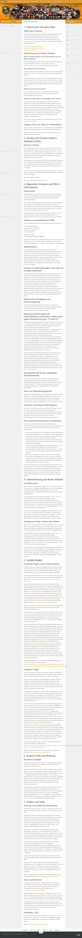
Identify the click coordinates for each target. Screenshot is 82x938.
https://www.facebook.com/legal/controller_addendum (40, 643)
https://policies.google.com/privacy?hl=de (49, 876)
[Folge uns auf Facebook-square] (19, 21)
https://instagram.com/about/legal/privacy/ (40, 752)
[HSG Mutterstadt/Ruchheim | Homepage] (6, 11)
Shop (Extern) (57, 1)
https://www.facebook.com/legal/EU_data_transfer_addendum (42, 664)
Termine (42, 1)
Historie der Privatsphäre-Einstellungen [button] (34, 48)
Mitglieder (57, 930)
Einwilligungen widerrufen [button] (30, 50)
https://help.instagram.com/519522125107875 (70, 745)
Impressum (25, 930)
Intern (51, 930)
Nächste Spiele (18, 1)
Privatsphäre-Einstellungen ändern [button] (32, 46)
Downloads (45, 930)
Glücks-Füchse (26, 1)
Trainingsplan (35, 1)
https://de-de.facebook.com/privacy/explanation (44, 602)
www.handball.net (53, 915)
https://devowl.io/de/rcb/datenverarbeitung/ (34, 890)
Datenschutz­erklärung (35, 930)
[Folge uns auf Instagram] (17, 21)
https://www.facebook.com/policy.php (56, 666)
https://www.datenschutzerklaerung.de (37, 924)
